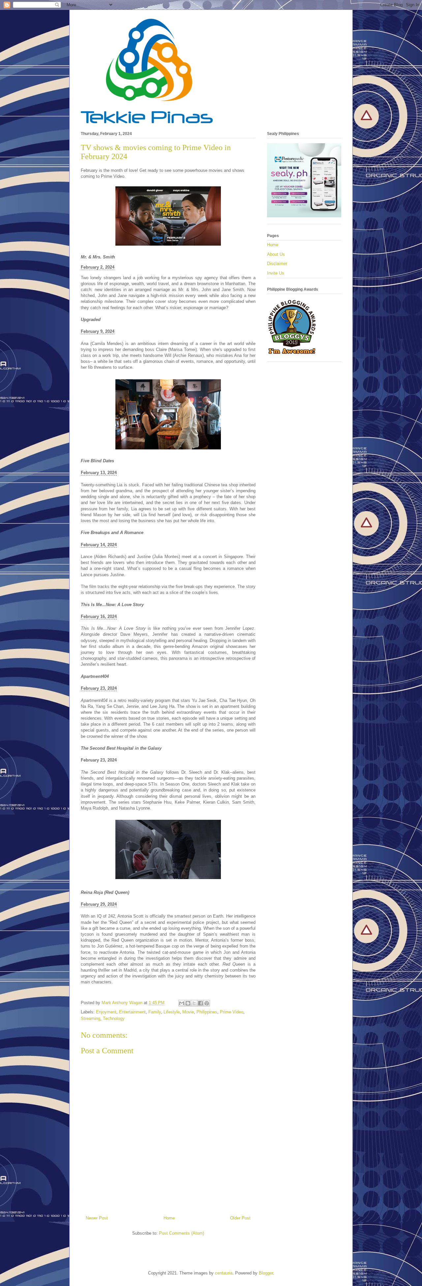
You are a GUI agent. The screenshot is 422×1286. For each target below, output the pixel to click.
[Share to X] (194, 1003)
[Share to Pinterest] (206, 1003)
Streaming (90, 1018)
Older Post (240, 1218)
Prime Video (231, 1011)
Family (154, 1011)
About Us (276, 254)
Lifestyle (172, 1011)
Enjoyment (106, 1011)
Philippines (206, 1011)
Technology (114, 1018)
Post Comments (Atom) (181, 1233)
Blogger (266, 1273)
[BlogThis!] (188, 1003)
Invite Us (275, 273)
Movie (188, 1011)
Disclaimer (277, 263)
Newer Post (97, 1218)
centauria (223, 1273)
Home (169, 1218)
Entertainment (132, 1011)
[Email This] (181, 1003)
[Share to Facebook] (200, 1003)
